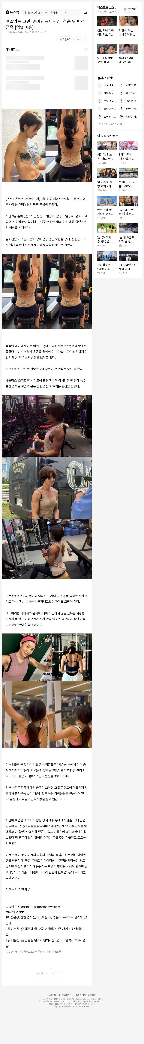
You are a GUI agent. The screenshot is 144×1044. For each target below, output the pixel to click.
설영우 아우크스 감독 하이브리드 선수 (110, 117)
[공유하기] (85, 39)
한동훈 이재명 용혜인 (110, 93)
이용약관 (52, 995)
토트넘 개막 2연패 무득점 (131, 109)
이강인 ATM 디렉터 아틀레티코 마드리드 (110, 85)
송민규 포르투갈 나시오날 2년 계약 (110, 109)
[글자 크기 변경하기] (77, 39)
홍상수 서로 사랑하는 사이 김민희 (131, 117)
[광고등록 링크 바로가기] (86, 49)
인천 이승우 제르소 (131, 101)
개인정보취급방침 (65, 995)
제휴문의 (92, 995)
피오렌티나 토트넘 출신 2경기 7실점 (131, 93)
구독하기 (130, 9)
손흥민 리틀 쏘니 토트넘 (110, 101)
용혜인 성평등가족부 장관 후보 (131, 85)
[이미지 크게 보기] (82, 114)
